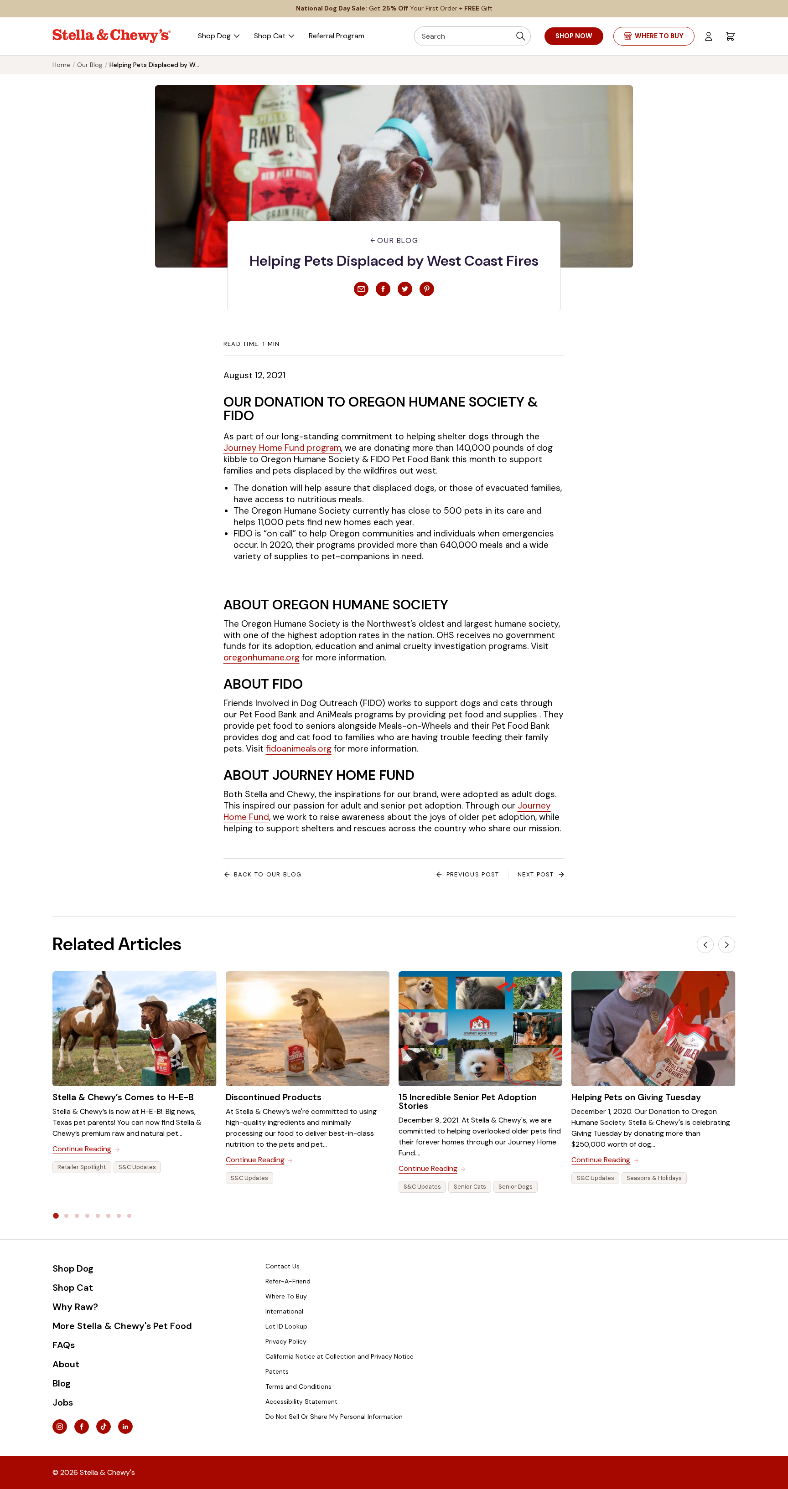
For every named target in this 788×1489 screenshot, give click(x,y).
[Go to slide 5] (98, 1216)
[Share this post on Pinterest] (427, 289)
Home (61, 65)
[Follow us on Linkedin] (125, 1426)
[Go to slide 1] (56, 1215)
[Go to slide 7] (119, 1216)
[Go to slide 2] (66, 1216)
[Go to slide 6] (108, 1216)
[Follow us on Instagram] (59, 1426)
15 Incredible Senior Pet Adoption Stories (468, 1101)
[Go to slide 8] (129, 1216)
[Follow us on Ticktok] (103, 1426)
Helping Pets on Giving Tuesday (636, 1097)
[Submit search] (520, 36)
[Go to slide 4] (87, 1216)
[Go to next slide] (726, 944)
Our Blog (90, 65)
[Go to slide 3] (77, 1216)
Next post (536, 874)
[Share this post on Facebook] (383, 289)
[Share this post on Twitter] (405, 289)
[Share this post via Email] (361, 289)
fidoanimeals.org (299, 748)
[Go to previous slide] (705, 944)
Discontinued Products (273, 1097)
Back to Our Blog (267, 874)
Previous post (472, 874)
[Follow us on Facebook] (81, 1426)
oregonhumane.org (261, 657)
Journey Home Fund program (282, 447)
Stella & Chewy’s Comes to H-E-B (123, 1097)
